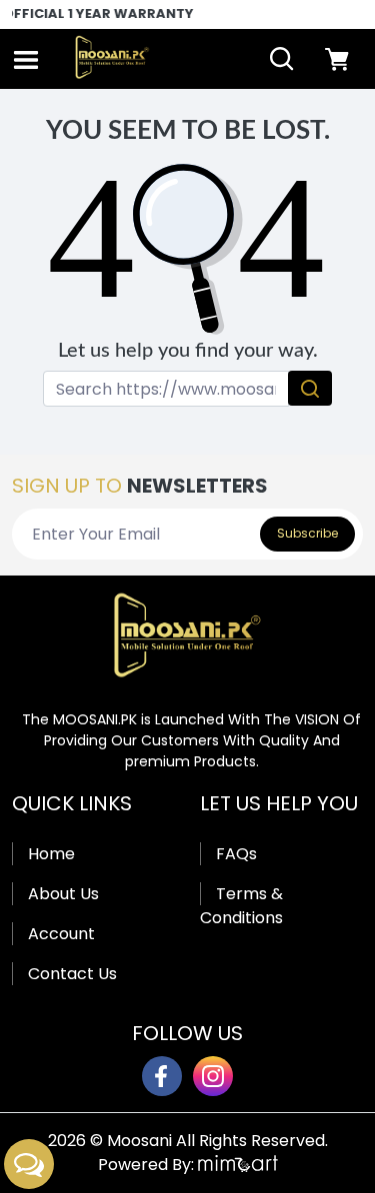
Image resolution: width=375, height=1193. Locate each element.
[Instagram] (213, 1076)
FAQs (236, 853)
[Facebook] (162, 1076)
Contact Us (72, 973)
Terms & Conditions (241, 905)
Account (61, 933)
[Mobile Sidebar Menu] (26, 60)
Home (51, 853)
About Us (63, 893)
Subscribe (307, 533)
